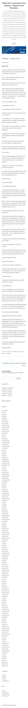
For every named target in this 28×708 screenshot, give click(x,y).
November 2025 (5, 427)
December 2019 (5, 532)
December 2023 (5, 461)
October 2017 (5, 573)
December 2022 (5, 474)
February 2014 (5, 643)
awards (3, 675)
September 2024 (6, 446)
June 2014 (4, 637)
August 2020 (5, 521)
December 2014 (5, 628)
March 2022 (4, 489)
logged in (11, 372)
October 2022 (5, 478)
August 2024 (5, 448)
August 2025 (5, 433)
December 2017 (5, 570)
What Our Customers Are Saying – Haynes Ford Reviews (14, 5)
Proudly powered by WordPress (9, 705)
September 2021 (6, 498)
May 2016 (4, 602)
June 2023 (4, 468)
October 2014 (5, 632)
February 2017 (5, 588)
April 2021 (4, 508)
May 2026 (4, 416)
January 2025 (5, 438)
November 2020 (5, 515)
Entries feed (5, 692)
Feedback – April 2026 (7, 395)
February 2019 (5, 549)
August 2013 (5, 652)
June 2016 (4, 600)
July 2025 (4, 434)
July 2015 (4, 618)
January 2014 (5, 645)
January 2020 (5, 530)
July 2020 (4, 523)
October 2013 (5, 648)
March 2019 (4, 547)
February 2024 (5, 459)
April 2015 (4, 622)
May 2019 (4, 543)
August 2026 (5, 410)
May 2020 (4, 526)
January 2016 (5, 607)
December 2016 (5, 590)
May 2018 (4, 562)
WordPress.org (5, 695)
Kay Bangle (8, 353)
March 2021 (4, 510)
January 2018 (5, 568)
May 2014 (4, 639)
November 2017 (5, 572)
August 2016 (5, 596)
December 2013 (5, 647)
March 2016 (4, 605)
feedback (16, 351)
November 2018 (5, 555)
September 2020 (6, 519)
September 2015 (6, 615)
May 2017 (4, 583)
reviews (4, 679)
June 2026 (4, 414)
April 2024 (4, 455)
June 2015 (4, 620)
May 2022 (4, 487)
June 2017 (4, 581)
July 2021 (4, 502)
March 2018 (4, 564)
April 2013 (4, 660)
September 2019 (6, 538)
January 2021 (5, 513)
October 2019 (5, 536)
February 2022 (5, 491)
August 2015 (5, 617)
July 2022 (4, 483)
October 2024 (5, 444)
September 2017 (6, 575)
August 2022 (5, 481)
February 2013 (5, 664)
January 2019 (5, 551)
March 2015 (4, 624)
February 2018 (5, 566)
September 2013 (6, 650)
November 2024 (5, 442)
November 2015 (5, 611)
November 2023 (5, 463)
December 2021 (5, 493)
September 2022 (6, 480)
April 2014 (4, 641)
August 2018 (5, 558)
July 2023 (4, 466)
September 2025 (6, 431)
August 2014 (5, 635)
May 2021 (4, 506)
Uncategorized (5, 680)
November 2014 (5, 630)
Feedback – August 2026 (7, 388)
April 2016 (4, 603)
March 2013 (4, 662)
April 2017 (4, 585)
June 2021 (4, 504)
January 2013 (5, 665)
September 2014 (6, 633)
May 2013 (4, 658)
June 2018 (4, 560)
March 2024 (4, 457)
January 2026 (5, 423)
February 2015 (5, 626)
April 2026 (4, 418)
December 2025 (5, 425)
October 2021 (5, 496)
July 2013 (4, 654)
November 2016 (5, 592)
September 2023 (6, 465)
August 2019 (5, 540)
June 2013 (4, 656)
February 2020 (5, 528)
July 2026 (4, 412)
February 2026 (5, 421)
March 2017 (4, 587)
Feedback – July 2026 (7, 389)
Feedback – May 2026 (7, 393)
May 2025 (4, 436)
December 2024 (5, 440)
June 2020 (4, 525)
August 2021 (5, 500)
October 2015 (5, 613)
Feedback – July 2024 (8, 363)
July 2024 (4, 450)
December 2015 (5, 609)
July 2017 (4, 579)
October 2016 (5, 594)
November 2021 (5, 495)
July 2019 (4, 541)
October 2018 (5, 557)
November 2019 (5, 534)
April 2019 (4, 545)
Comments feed (5, 694)
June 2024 (4, 451)
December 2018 (5, 553)
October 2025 (5, 429)
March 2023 (4, 470)
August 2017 (5, 577)
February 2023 (5, 472)
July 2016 (4, 598)
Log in (3, 690)
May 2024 (4, 453)
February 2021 (5, 511)
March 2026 (4, 419)
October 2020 (5, 517)
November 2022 (5, 476)
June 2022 (4, 485)
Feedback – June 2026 (7, 391)
